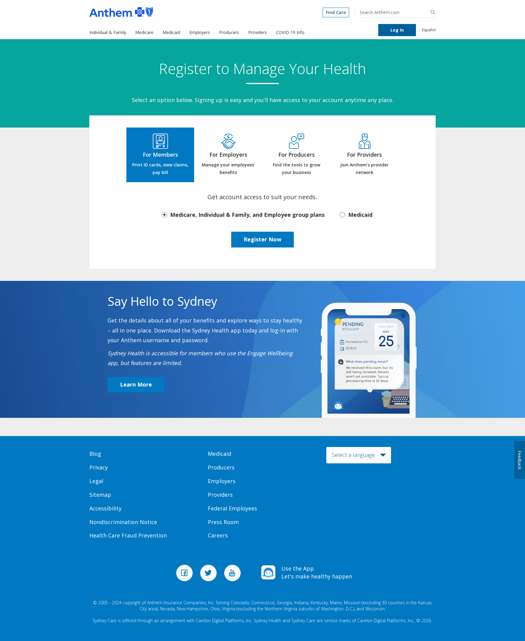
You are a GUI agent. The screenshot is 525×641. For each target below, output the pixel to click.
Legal (96, 481)
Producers (229, 32)
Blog (95, 453)
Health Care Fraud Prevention (128, 535)
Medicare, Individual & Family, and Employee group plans (247, 214)
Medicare (144, 32)
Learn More (136, 384)
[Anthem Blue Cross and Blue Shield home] (158, 12)
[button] (433, 12)
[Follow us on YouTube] (233, 574)
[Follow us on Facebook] (185, 574)
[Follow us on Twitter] (209, 574)
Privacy (98, 467)
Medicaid (171, 32)
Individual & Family (107, 32)
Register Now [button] (262, 239)
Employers (199, 32)
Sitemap (100, 494)
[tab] (160, 155)
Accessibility (105, 508)
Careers (218, 535)
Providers (257, 32)
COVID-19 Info (290, 32)
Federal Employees (232, 508)
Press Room (223, 522)
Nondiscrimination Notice (123, 522)
